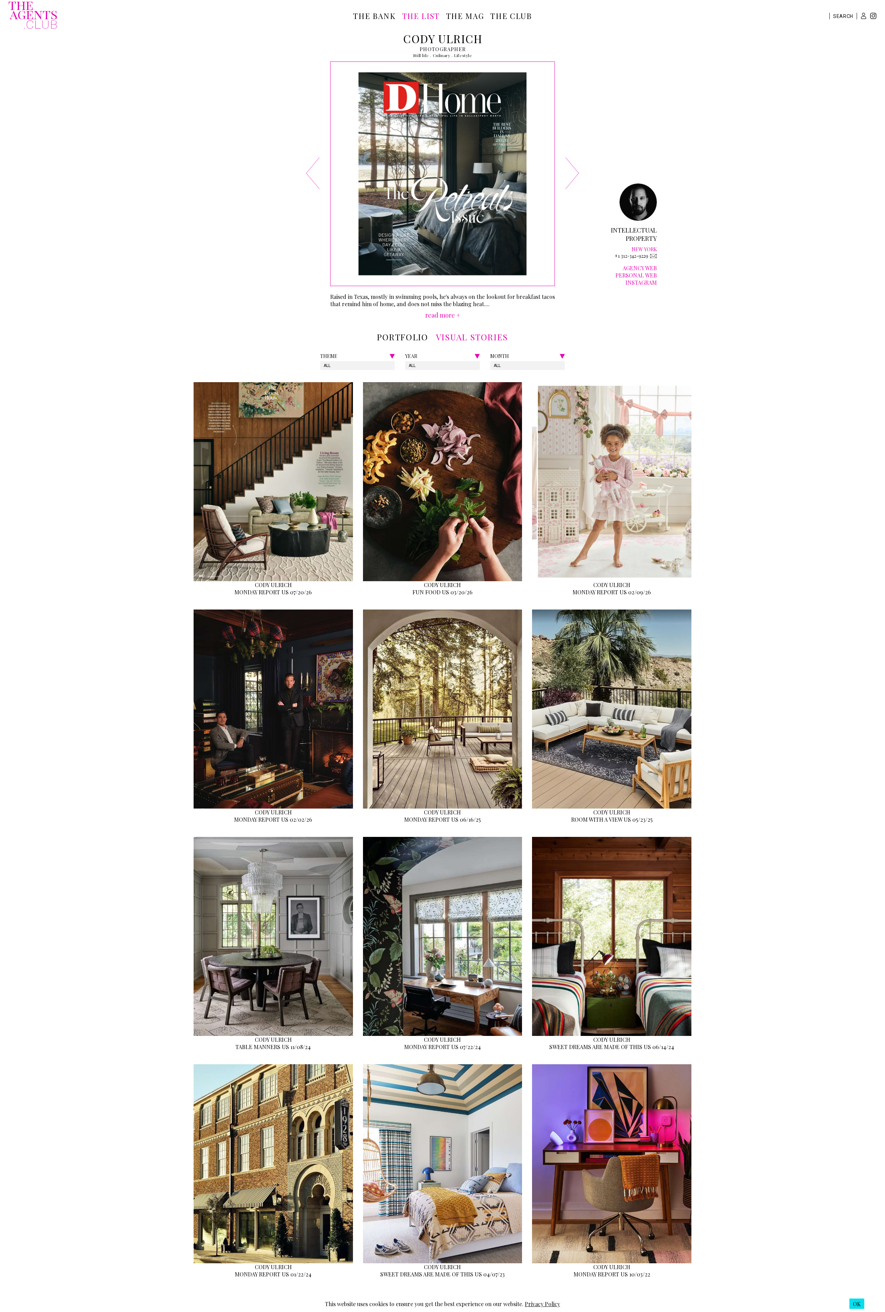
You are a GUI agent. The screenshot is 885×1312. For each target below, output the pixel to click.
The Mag (465, 16)
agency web (640, 268)
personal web (636, 275)
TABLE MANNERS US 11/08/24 (273, 1046)
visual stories (472, 336)
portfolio (402, 336)
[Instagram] (873, 16)
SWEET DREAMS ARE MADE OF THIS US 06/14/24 (611, 1046)
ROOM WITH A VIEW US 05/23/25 (612, 819)
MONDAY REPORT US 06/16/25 (442, 819)
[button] (863, 16)
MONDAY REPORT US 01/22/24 (273, 1274)
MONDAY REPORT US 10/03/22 (612, 1274)
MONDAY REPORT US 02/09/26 (611, 592)
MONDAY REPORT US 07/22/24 (442, 1046)
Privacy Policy (542, 1304)
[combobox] (324, 365)
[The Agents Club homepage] (33, 16)
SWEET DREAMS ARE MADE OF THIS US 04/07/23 (442, 1274)
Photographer (443, 49)
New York (644, 249)
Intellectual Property (634, 234)
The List (421, 16)
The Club (511, 16)
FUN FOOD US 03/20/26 (442, 592)
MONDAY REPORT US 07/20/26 (273, 592)
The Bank (374, 16)
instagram (641, 282)
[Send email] (653, 256)
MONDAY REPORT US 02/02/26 (273, 819)
